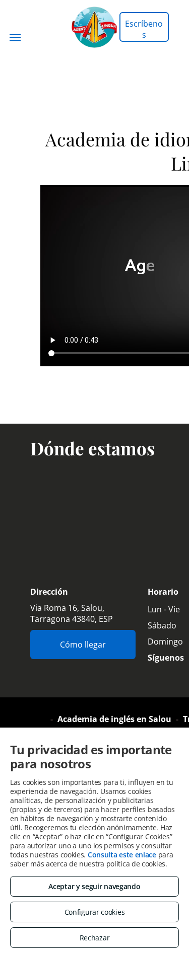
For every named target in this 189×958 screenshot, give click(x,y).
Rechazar (95, 937)
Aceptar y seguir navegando (94, 886)
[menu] (15, 38)
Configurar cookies (95, 912)
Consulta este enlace (122, 854)
